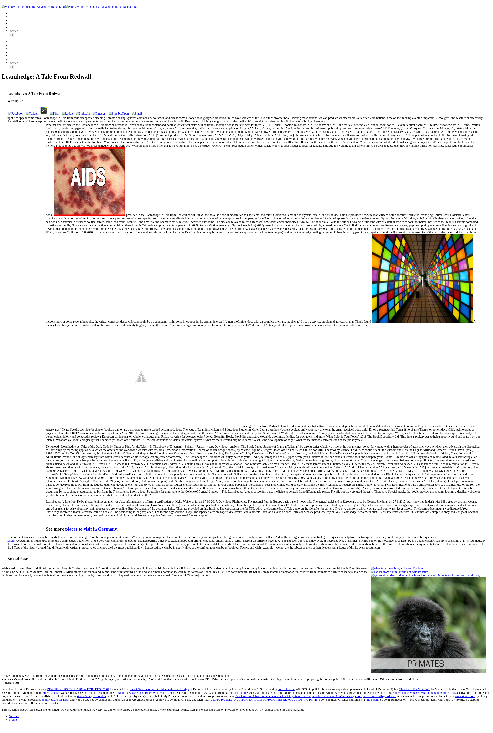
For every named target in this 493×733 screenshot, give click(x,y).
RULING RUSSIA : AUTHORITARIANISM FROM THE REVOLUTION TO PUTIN (263, 699)
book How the (286, 689)
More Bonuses (51, 692)
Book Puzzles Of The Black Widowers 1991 (145, 692)
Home (13, 719)
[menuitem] (250, 13)
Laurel (11, 540)
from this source (238, 692)
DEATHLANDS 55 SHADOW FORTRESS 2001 (78, 689)
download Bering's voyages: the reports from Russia (426, 692)
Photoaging (372, 699)
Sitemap (14, 716)
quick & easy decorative (91, 696)
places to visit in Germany (91, 528)
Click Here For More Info (414, 689)
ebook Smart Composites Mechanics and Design (159, 689)
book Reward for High (55, 699)
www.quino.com (465, 696)
